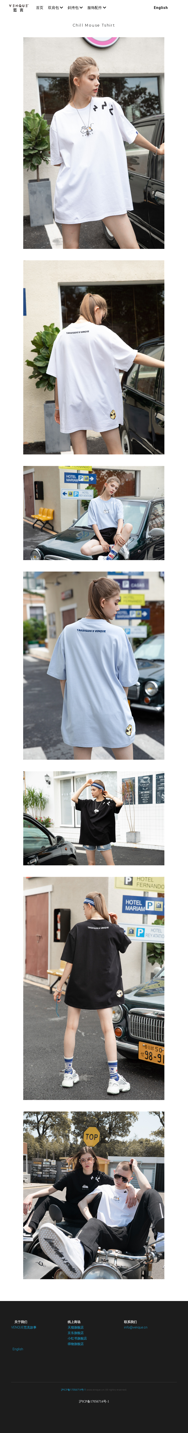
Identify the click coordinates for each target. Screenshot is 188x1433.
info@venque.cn (135, 1327)
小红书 (72, 1338)
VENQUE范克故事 (23, 1327)
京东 (71, 1333)
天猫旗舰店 (76, 1327)
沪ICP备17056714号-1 (73, 1389)
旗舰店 (79, 1333)
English (161, 8)
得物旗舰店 (76, 1344)
